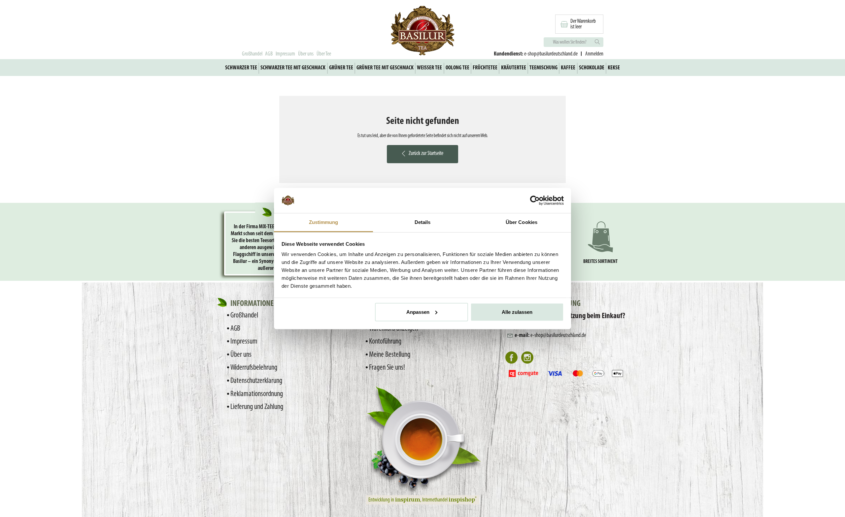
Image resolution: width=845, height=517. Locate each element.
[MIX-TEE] (422, 31)
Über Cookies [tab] (521, 222)
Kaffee (568, 68)
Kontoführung (385, 342)
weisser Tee (429, 68)
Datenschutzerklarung (256, 381)
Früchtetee (485, 68)
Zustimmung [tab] (323, 222)
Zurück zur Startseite (426, 153)
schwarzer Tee (241, 68)
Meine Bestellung (389, 355)
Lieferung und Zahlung (256, 407)
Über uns (306, 54)
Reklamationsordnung (256, 394)
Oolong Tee (457, 68)
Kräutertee (513, 68)
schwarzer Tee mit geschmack (292, 68)
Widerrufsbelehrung (253, 368)
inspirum (407, 499)
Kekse (614, 68)
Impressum (285, 54)
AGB (269, 54)
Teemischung (543, 68)
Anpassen (417, 312)
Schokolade (591, 68)
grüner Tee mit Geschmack (385, 68)
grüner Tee (341, 68)
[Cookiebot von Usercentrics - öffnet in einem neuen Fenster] (535, 200)
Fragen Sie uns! (387, 368)
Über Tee (324, 54)
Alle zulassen (517, 312)
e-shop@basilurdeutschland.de (551, 54)
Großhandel (252, 54)
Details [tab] (423, 222)
